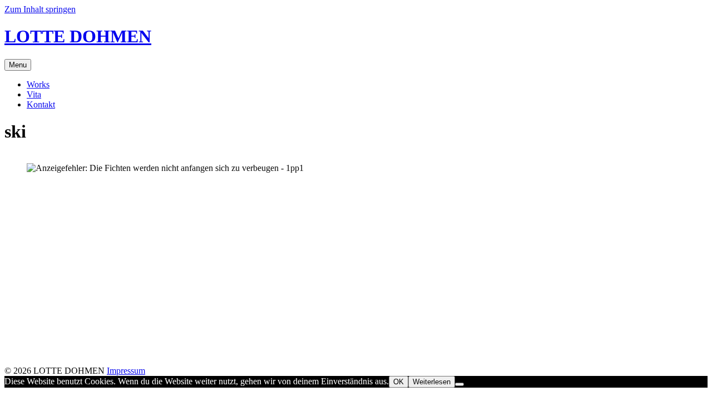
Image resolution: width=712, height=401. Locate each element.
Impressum (126, 370)
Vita (34, 94)
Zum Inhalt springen (40, 9)
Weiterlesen (432, 382)
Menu (18, 65)
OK (398, 382)
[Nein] (459, 384)
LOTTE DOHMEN (77, 36)
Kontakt (41, 104)
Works (38, 84)
